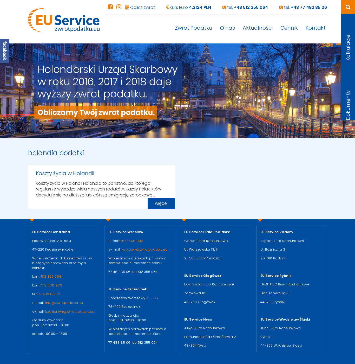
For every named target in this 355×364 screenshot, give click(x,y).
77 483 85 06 (49, 294)
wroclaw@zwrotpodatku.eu (144, 249)
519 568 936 (51, 285)
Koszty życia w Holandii (65, 173)
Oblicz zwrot (142, 7)
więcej (161, 203)
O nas (227, 27)
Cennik (289, 27)
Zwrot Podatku (193, 27)
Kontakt (316, 27)
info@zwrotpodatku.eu (64, 302)
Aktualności (258, 27)
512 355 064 (51, 276)
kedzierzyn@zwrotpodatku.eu (69, 311)
